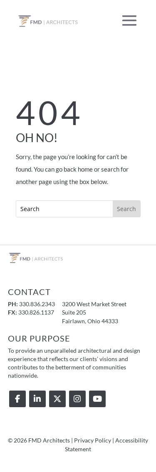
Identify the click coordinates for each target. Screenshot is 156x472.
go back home (74, 169)
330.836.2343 (37, 304)
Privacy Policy (92, 440)
